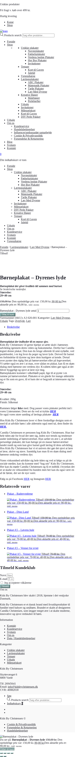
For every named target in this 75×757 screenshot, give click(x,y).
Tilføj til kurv (7, 314)
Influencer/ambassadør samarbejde (33, 132)
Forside (11, 41)
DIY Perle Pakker (30, 116)
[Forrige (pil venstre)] (1, 756)
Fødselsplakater (36, 54)
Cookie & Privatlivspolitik (28, 135)
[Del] (8, 753)
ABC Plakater (35, 82)
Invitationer (34, 63)
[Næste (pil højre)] (4, 756)
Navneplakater (36, 50)
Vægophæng (28, 76)
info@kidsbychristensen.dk (23, 686)
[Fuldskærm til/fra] (4, 753)
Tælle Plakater (36, 88)
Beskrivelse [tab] (13, 326)
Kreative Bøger (29, 94)
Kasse (10, 22)
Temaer (25, 66)
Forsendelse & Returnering (29, 138)
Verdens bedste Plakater (41, 57)
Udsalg (25, 104)
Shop (10, 25)
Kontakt (11, 148)
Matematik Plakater (38, 85)
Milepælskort (28, 110)
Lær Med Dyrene (37, 91)
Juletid (31, 72)
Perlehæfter (34, 101)
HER (53, 411)
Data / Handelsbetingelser (21, 638)
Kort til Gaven (36, 69)
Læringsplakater (30, 79)
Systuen (11, 145)
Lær (28, 320)
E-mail (4, 578)
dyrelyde (20, 320)
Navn (3, 575)
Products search (13, 35)
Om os (10, 123)
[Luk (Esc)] (11, 753)
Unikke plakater (30, 47)
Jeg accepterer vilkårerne (17, 582)
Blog (9, 141)
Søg (9, 695)
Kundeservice (21, 126)
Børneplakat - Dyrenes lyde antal (18, 310)
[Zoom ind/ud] (1, 753)
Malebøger (34, 97)
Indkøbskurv (15, 703)
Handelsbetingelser (24, 129)
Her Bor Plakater (37, 60)
